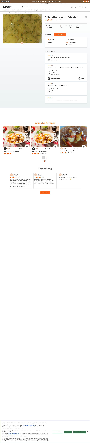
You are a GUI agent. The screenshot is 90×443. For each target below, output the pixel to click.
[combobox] (29, 224)
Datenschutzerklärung (40, 239)
